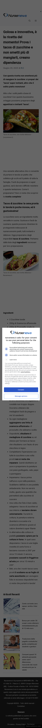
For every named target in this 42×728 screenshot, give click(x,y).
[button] (21, 359)
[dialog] (21, 364)
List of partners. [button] (25, 372)
